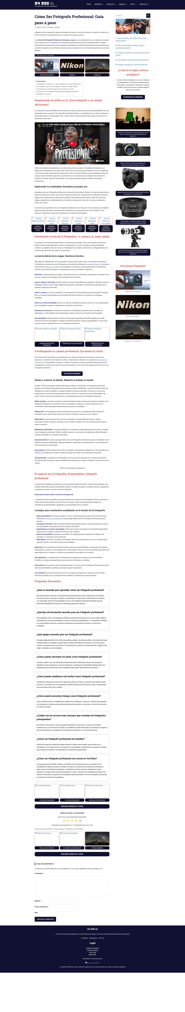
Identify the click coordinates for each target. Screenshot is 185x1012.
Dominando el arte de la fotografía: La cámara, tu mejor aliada (57, 86)
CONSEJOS (110, 4)
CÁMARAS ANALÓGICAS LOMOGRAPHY (106, 228)
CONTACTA (143, 4)
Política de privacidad (92, 948)
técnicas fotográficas (54, 519)
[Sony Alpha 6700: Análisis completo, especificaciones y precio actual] (133, 150)
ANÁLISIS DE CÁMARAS (133, 291)
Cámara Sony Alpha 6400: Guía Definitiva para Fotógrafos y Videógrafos (133, 193)
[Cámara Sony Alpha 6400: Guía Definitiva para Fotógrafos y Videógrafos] (133, 179)
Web (36, 913)
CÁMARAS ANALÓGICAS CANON (51, 228)
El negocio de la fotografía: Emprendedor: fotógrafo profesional (57, 91)
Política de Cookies (92, 950)
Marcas (72, 75)
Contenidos (40, 81)
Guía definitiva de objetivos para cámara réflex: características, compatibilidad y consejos (133, 252)
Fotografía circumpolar (72, 848)
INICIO (89, 4)
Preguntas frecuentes (44, 94)
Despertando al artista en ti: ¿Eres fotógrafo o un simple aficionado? (59, 84)
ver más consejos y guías (72, 806)
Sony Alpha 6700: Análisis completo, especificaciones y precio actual (133, 164)
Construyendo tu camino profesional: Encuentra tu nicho (55, 89)
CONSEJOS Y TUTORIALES (133, 341)
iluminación (51, 267)
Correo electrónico (42, 907)
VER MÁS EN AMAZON (72, 374)
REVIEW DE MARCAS (133, 316)
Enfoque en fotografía (97, 800)
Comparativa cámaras (133, 97)
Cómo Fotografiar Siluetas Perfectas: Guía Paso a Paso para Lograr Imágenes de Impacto (133, 134)
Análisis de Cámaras (47, 75)
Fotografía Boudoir (72, 800)
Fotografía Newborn (46, 800)
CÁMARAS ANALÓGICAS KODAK (92, 228)
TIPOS (132, 4)
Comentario (39, 873)
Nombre (38, 901)
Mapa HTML (92, 954)
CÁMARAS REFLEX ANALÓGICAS (72, 343)
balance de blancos (94, 264)
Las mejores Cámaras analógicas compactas (133, 60)
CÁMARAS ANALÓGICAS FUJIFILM (78, 228)
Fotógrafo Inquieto (53, 27)
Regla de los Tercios (47, 848)
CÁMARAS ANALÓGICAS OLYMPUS (65, 228)
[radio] (64, 821)
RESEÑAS (98, 4)
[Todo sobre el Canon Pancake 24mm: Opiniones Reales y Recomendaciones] (133, 208)
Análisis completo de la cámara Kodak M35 (133, 64)
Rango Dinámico (97, 848)
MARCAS (122, 4)
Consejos (97, 75)
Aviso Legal (92, 952)
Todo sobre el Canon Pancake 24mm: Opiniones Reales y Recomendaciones (133, 222)
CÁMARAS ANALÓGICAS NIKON (38, 228)
